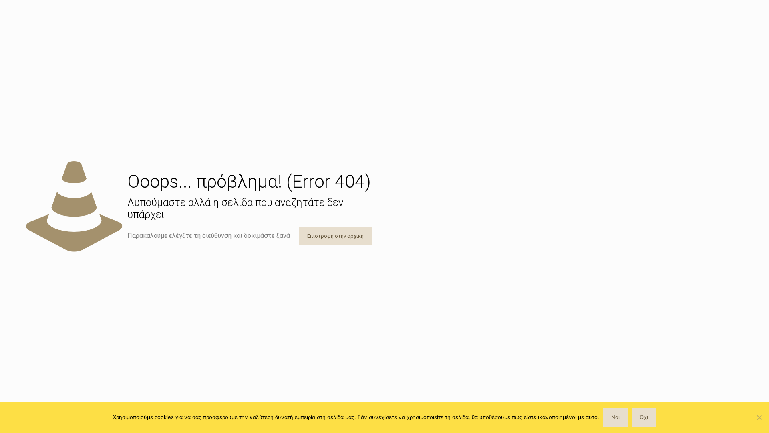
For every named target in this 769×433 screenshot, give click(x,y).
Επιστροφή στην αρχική (335, 236)
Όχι (644, 417)
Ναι (615, 417)
